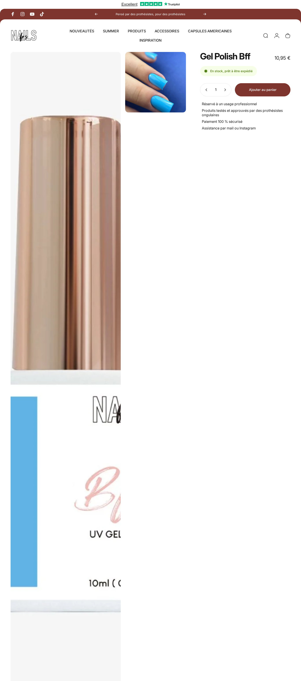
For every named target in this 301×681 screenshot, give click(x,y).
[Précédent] (96, 14)
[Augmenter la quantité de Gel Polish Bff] (226, 89)
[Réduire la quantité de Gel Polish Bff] (205, 89)
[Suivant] (205, 14)
